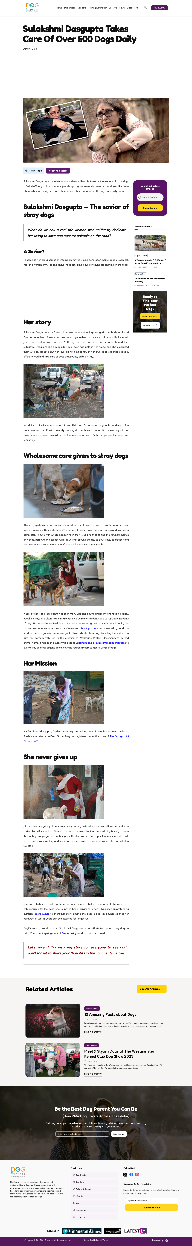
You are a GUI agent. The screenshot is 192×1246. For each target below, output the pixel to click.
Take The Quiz (148, 325)
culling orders (90, 628)
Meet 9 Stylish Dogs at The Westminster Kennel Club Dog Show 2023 (119, 1054)
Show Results (150, 207)
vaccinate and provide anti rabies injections (101, 642)
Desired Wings (70, 933)
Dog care (82, 7)
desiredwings (42, 913)
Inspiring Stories (58, 170)
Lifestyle (113, 7)
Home (59, 7)
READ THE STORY (93, 1031)
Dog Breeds (69, 7)
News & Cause (91, 1045)
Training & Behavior (97, 7)
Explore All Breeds (149, 316)
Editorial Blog (140, 274)
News (122, 7)
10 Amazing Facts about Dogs (110, 1014)
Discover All (132, 7)
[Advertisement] (96, 73)
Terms (105, 1240)
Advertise (88, 1240)
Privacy (97, 1240)
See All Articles (150, 988)
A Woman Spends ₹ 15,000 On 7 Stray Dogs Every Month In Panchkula (150, 262)
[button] (145, 7)
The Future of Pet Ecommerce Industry (150, 280)
